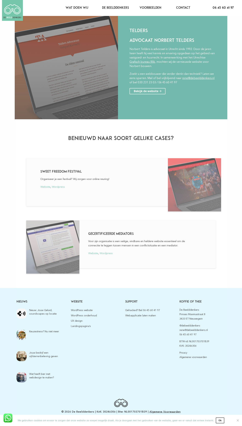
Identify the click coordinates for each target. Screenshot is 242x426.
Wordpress (58, 187)
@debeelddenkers (189, 325)
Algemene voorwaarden (193, 357)
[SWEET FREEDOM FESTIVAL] (194, 185)
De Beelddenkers (115, 7)
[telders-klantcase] (66, 67)
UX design (77, 321)
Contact (183, 7)
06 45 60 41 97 (223, 7)
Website (45, 187)
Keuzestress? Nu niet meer (44, 331)
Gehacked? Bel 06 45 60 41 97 (142, 310)
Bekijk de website (146, 91)
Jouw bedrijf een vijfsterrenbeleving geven (43, 354)
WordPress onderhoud (84, 315)
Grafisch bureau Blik (142, 62)
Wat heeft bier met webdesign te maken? (41, 375)
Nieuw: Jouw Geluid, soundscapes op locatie (43, 312)
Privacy (183, 352)
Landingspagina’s (81, 326)
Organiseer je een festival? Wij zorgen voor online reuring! (74, 179)
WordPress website (82, 310)
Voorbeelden (150, 7)
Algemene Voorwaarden (165, 411)
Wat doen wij (77, 7)
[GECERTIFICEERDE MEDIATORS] (52, 247)
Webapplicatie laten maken (140, 315)
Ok (220, 420)
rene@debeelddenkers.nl (198, 78)
